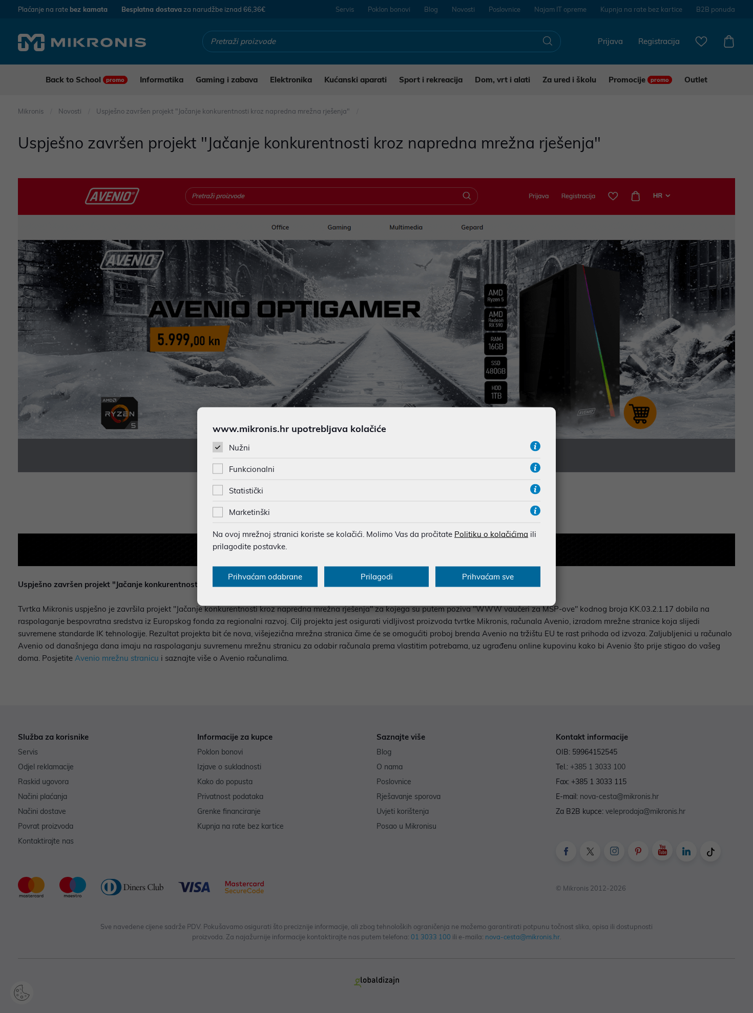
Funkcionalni (252, 469)
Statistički (246, 490)
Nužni (239, 447)
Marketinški (249, 512)
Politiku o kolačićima (491, 534)
